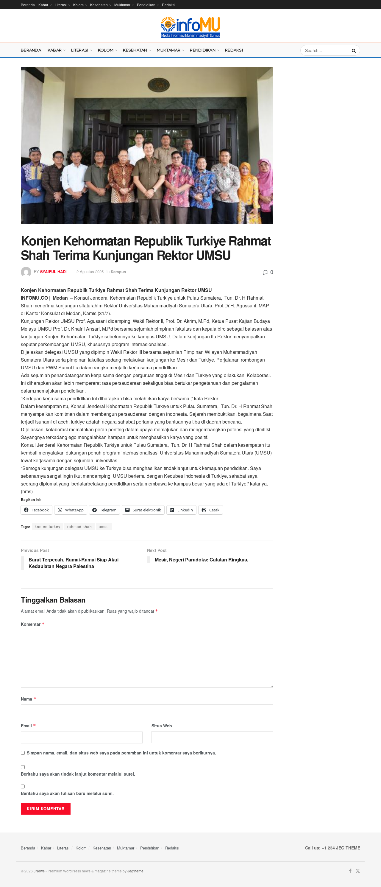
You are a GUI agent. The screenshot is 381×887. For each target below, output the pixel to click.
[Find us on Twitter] (357, 871)
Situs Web (162, 726)
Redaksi (168, 4)
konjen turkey (47, 526)
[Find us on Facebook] (350, 871)
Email (28, 726)
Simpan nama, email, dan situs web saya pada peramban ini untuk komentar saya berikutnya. (121, 753)
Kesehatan (99, 4)
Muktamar (122, 4)
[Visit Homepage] (190, 27)
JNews (39, 870)
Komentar (33, 624)
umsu (104, 526)
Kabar (43, 4)
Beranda (28, 4)
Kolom (78, 4)
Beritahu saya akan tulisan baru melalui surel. (67, 793)
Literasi (61, 4)
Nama (28, 699)
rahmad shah (79, 526)
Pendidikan (146, 4)
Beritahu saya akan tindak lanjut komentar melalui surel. (78, 774)
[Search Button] (354, 50)
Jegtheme (135, 870)
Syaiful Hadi (53, 271)
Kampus (118, 271)
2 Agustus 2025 (90, 271)
